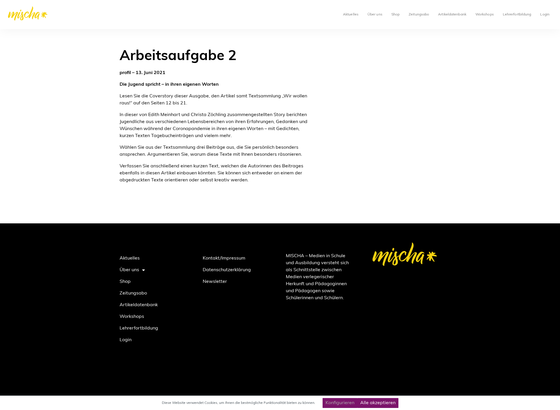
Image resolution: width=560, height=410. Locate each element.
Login (545, 14)
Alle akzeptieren (378, 403)
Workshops (484, 14)
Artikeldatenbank (452, 14)
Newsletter (215, 281)
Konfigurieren (340, 403)
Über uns (375, 14)
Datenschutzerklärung (227, 270)
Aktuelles (350, 14)
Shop (395, 14)
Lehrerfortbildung (517, 14)
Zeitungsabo (419, 14)
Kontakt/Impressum (224, 258)
